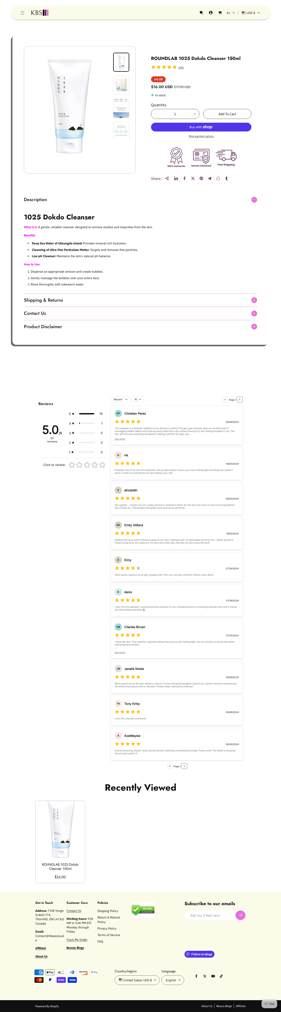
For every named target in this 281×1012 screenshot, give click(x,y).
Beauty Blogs (224, 1005)
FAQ (100, 941)
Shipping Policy (107, 910)
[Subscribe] (240, 915)
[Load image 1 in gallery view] (121, 62)
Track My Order (77, 939)
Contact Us (74, 910)
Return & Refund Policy (108, 919)
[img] (164, 67)
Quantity (158, 105)
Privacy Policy (106, 928)
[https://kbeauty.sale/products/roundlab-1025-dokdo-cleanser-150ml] (176, 178)
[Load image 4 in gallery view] (121, 131)
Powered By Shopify (47, 1006)
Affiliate (241, 1005)
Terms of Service (108, 934)
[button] (22, 13)
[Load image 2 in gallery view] (121, 85)
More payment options (201, 136)
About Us (206, 1005)
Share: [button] (156, 178)
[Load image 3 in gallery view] (121, 108)
